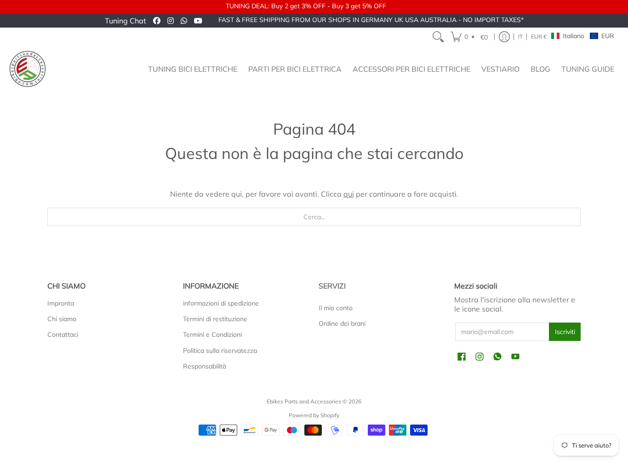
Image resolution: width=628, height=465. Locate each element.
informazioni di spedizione (221, 303)
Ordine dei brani (342, 323)
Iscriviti (565, 332)
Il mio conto (336, 308)
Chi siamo (61, 319)
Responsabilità (204, 366)
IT (520, 36)
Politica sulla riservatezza (220, 350)
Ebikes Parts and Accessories (304, 401)
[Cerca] (438, 37)
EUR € (539, 36)
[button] (470, 37)
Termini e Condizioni (212, 334)
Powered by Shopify (314, 415)
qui (348, 193)
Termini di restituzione (215, 319)
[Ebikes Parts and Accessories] (27, 69)
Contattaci (62, 334)
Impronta (60, 303)
